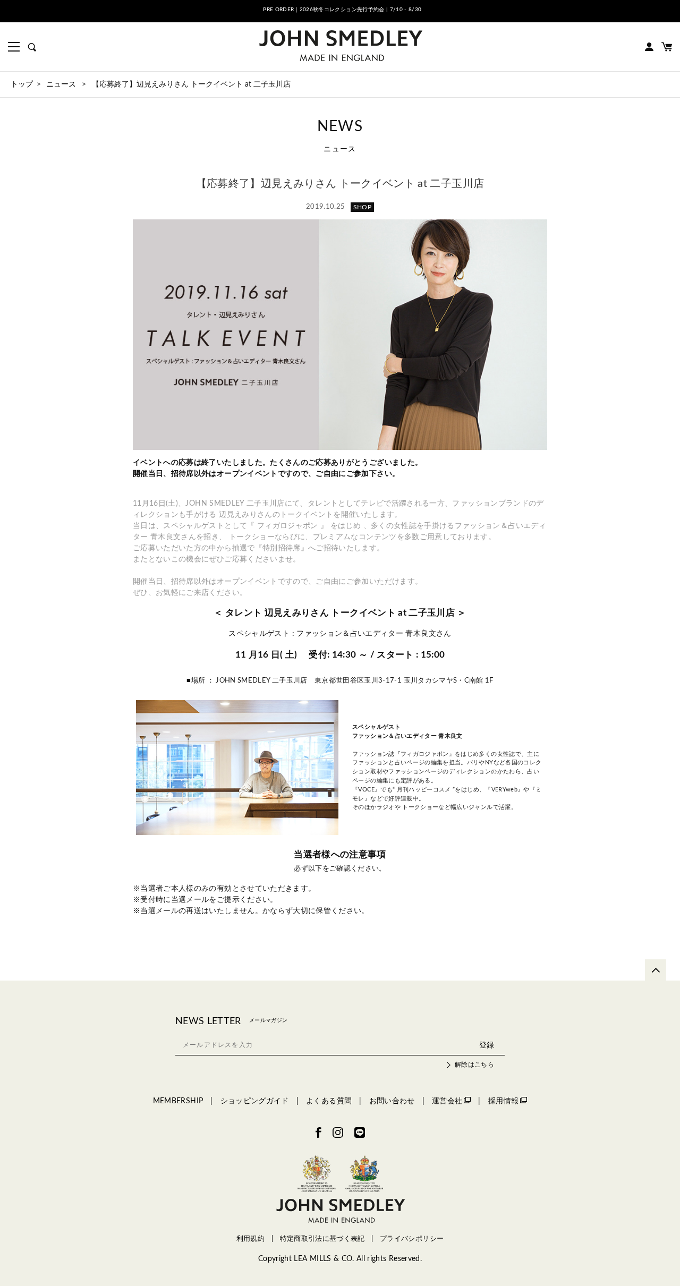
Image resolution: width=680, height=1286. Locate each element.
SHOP (362, 207)
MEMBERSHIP (178, 1101)
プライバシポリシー (412, 1239)
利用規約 (250, 1239)
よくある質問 (329, 1101)
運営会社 (447, 1101)
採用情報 (503, 1101)
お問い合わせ (392, 1101)
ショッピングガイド (254, 1101)
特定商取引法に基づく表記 (322, 1239)
